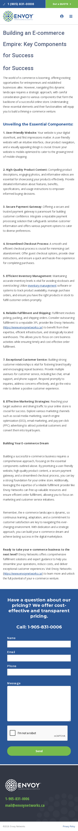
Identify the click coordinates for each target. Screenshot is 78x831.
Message (13, 683)
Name (11, 638)
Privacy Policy (69, 826)
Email (11, 652)
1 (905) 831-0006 (21, 4)
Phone (11, 666)
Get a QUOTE (61, 4)
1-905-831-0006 (45, 627)
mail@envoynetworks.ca (25, 805)
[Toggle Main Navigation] (71, 16)
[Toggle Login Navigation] (62, 16)
